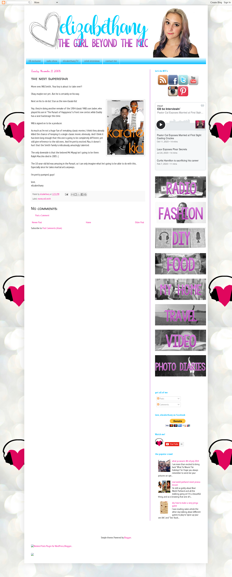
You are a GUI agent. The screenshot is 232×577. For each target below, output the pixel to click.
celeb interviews (92, 61)
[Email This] (72, 194)
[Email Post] (66, 194)
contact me (111, 61)
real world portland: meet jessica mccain (186, 483)
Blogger (127, 537)
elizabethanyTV (70, 61)
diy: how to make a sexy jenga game (185, 504)
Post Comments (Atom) (52, 228)
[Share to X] (79, 194)
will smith (47, 198)
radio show (52, 61)
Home (88, 222)
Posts (161, 398)
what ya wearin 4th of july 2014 (185, 461)
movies (40, 198)
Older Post (139, 222)
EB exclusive (35, 61)
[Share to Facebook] (82, 194)
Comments (164, 404)
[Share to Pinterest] (85, 194)
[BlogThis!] (75, 194)
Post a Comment (42, 215)
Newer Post (37, 222)
